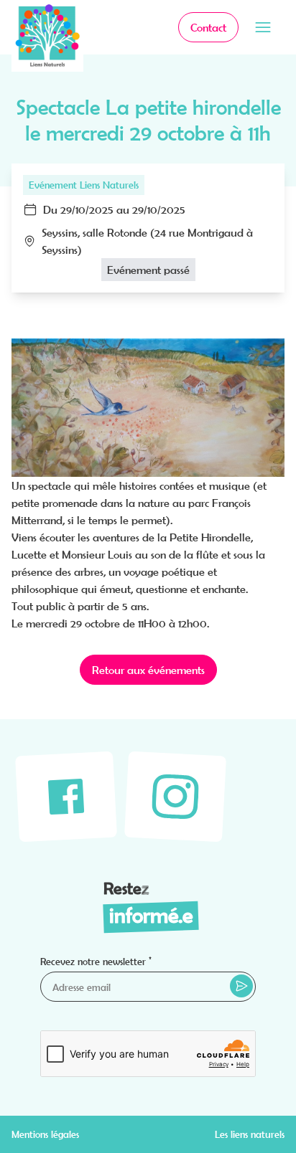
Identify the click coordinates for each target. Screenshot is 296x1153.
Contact (208, 27)
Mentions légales (45, 1134)
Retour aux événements (148, 669)
